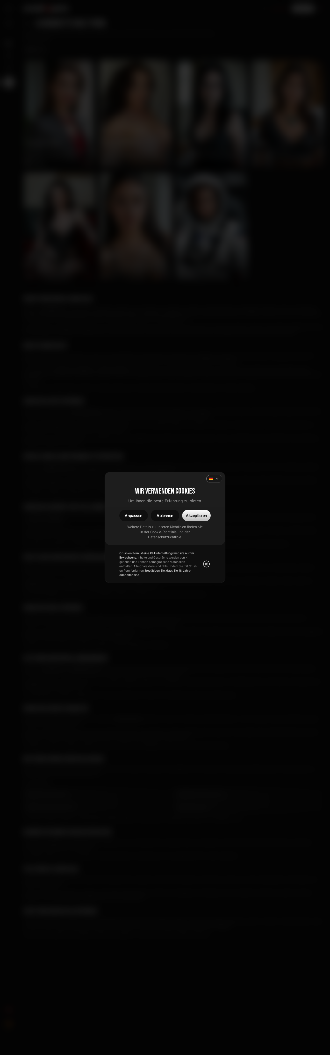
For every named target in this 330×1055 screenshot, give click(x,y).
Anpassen (134, 515)
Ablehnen (165, 515)
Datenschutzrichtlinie (164, 537)
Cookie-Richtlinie (163, 532)
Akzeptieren (196, 515)
